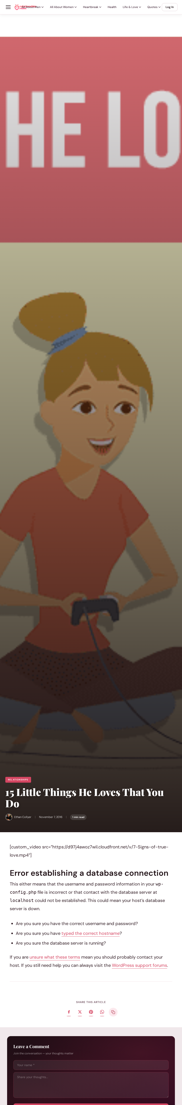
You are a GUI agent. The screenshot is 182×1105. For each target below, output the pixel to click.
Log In (170, 7)
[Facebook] (68, 1012)
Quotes (152, 7)
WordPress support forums (139, 965)
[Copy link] (113, 1012)
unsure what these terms (55, 957)
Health (112, 7)
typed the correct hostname (90, 933)
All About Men (31, 7)
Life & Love (130, 7)
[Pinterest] (91, 1012)
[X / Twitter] (79, 1012)
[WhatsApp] (102, 1012)
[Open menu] (8, 7)
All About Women (62, 7)
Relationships (18, 779)
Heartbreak (90, 7)
